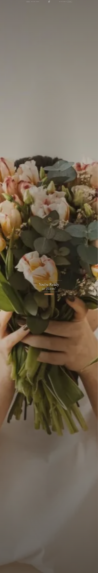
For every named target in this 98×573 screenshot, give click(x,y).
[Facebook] (26, 1)
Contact (64, 1)
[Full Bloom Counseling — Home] (49, 1)
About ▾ (34, 1)
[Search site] (66, 1)
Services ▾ (37, 1)
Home (32, 1)
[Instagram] (28, 1)
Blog (59, 1)
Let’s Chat (69, 1)
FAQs (62, 1)
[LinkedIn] (29, 1)
